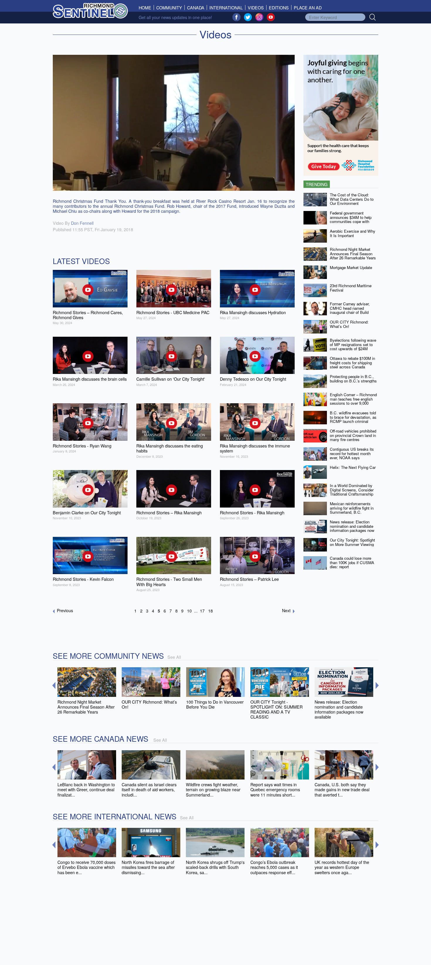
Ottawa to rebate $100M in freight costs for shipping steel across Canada (352, 362)
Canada (195, 7)
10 (189, 611)
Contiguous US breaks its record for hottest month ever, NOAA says (352, 453)
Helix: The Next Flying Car (353, 467)
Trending (317, 184)
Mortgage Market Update (351, 267)
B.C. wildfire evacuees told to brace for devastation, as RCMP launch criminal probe (353, 419)
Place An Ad (308, 7)
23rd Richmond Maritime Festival (350, 288)
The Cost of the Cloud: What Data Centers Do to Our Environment (352, 199)
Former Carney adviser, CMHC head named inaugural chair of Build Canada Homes (350, 310)
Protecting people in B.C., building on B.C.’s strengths (353, 379)
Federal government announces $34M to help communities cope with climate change (350, 219)
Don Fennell (82, 223)
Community (169, 7)
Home (146, 7)
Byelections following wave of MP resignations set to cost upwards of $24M (353, 344)
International (226, 7)
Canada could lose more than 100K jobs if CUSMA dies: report (352, 562)
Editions (279, 7)
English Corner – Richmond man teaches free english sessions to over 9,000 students (353, 401)
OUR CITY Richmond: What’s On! (349, 324)
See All (174, 657)
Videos (256, 7)
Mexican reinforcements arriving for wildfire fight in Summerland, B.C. (352, 508)
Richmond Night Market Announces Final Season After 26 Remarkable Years (353, 253)
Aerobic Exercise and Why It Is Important (352, 233)
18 (210, 611)
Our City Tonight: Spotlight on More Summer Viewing (352, 542)
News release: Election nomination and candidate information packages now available (352, 528)
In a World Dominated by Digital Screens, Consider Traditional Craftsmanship (352, 490)
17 (202, 611)
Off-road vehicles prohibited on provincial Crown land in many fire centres (353, 435)
